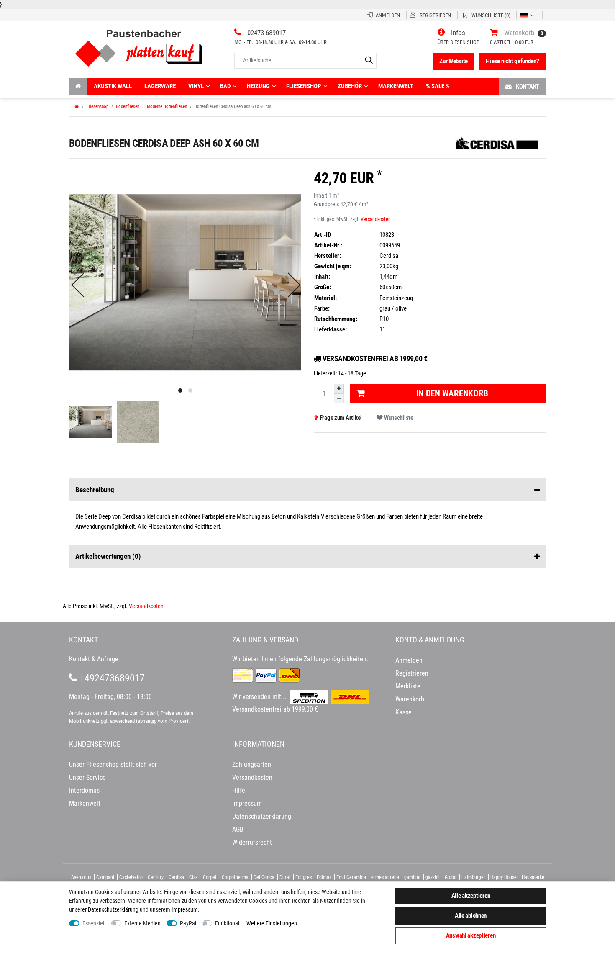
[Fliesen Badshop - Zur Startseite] (138, 45)
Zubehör (350, 86)
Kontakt (527, 86)
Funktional (227, 923)
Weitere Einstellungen (271, 923)
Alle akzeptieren (470, 895)
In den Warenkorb (452, 393)
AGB (237, 829)
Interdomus (84, 790)
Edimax (324, 877)
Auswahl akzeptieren (471, 935)
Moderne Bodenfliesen (167, 106)
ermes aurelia (385, 877)
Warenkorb (409, 699)
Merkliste (407, 686)
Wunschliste (398, 417)
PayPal (188, 923)
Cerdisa (176, 877)
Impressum (185, 909)
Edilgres (303, 877)
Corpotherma (235, 877)
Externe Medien (142, 923)
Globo (450, 877)
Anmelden (409, 660)
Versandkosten (376, 219)
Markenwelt (395, 86)
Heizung (258, 86)
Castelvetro (131, 877)
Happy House (503, 877)
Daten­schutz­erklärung (113, 909)
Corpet (210, 877)
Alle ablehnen (471, 916)
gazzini (432, 877)
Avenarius (81, 877)
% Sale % (438, 86)
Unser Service (87, 777)
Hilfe (238, 790)
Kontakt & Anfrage (93, 659)
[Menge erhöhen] (339, 389)
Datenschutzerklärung (261, 816)
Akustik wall (113, 86)
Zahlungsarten (251, 764)
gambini (412, 877)
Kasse (403, 712)
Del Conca (264, 877)
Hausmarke (533, 877)
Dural (284, 877)
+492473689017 (111, 678)
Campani (105, 877)
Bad (225, 86)
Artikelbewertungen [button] (108, 556)
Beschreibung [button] (94, 489)
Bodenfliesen (127, 106)
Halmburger (473, 877)
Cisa (193, 877)
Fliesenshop (303, 86)
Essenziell (93, 923)
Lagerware (160, 86)
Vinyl (196, 86)
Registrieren (411, 673)
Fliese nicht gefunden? (512, 61)
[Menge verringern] (339, 398)
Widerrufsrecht (252, 842)
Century (156, 877)
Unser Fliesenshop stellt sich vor (113, 764)
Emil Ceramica (351, 877)
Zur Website (453, 61)
